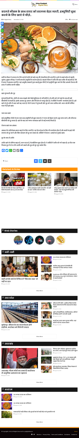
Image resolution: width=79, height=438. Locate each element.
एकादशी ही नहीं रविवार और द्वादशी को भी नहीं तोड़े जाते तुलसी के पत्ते (34, 412)
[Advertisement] (39, 22)
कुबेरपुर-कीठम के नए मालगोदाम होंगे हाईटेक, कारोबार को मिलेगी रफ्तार (16, 326)
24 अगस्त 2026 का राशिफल (62, 257)
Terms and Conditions (57, 434)
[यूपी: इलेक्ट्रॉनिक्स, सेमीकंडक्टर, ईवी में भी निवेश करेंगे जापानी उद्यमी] (46, 314)
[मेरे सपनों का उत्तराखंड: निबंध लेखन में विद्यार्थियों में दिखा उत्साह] (46, 369)
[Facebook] (2, 23)
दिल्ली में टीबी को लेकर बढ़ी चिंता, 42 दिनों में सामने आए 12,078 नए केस (12, 189)
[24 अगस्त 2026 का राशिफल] (46, 260)
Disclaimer (67, 434)
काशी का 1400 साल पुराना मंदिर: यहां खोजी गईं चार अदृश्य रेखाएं (64, 322)
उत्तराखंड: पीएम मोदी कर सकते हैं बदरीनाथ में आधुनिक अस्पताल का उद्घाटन (18, 372)
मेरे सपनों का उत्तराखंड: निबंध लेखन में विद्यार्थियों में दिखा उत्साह (64, 367)
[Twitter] (2, 27)
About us (39, 434)
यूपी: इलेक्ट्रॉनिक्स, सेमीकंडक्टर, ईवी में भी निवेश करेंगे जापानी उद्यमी (65, 313)
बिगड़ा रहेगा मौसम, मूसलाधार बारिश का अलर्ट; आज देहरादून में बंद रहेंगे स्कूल (65, 350)
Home (76, 431)
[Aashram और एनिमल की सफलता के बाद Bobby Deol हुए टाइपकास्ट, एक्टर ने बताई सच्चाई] (46, 277)
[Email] (2, 34)
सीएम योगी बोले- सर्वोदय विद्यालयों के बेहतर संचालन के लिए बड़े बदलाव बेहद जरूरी (65, 305)
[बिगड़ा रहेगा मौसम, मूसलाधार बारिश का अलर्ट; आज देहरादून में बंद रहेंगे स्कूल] (46, 351)
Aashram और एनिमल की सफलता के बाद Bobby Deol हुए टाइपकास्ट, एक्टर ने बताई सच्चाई (65, 276)
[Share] (2, 41)
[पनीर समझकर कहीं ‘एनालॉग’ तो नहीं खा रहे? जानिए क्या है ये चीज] (39, 179)
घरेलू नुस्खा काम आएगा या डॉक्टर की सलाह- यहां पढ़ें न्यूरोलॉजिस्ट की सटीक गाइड (65, 190)
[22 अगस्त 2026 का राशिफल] (6, 406)
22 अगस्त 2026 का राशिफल (22, 403)
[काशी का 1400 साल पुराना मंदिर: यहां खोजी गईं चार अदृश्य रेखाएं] (46, 323)
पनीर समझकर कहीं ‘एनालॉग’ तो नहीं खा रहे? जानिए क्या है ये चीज (39, 189)
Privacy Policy (46, 434)
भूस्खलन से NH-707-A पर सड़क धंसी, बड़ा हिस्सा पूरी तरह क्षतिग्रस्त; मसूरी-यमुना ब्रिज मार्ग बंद (64, 359)
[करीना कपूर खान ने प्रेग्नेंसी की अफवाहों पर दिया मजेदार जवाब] (46, 268)
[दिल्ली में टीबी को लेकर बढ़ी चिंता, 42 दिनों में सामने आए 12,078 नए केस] (13, 179)
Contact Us (74, 434)
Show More (39, 291)
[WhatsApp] (2, 31)
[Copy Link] (2, 38)
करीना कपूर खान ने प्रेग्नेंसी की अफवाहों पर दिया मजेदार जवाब (62, 267)
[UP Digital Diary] (39, 4)
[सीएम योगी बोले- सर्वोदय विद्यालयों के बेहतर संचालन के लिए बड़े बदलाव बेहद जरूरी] (46, 305)
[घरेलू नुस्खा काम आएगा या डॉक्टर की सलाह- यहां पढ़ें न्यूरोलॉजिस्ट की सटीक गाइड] (66, 179)
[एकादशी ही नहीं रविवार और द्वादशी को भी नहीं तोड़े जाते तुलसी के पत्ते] (6, 414)
